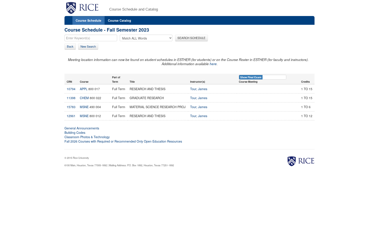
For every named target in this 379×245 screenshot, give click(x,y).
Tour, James (198, 89)
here (213, 63)
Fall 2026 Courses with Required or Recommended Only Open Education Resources (123, 141)
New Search (88, 46)
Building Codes (74, 132)
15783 (71, 107)
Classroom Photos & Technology (87, 137)
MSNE (84, 107)
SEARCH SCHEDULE (191, 38)
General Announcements (81, 128)
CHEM (84, 98)
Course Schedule (88, 20)
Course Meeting (248, 82)
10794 (71, 89)
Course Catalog (119, 20)
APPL (84, 89)
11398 (71, 98)
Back (70, 46)
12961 (71, 116)
